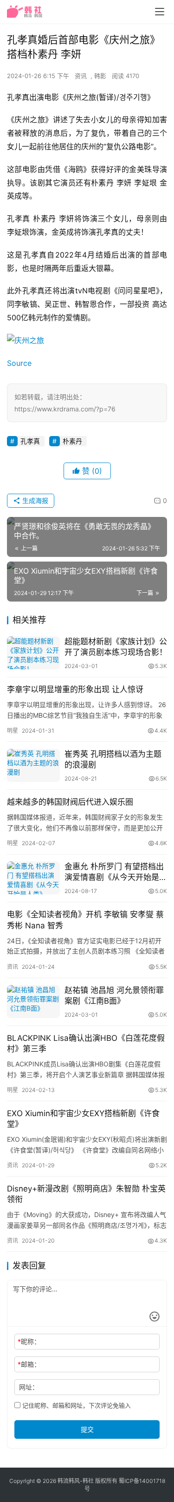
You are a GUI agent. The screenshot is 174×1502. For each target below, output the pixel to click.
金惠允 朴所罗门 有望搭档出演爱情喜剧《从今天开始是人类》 (115, 872)
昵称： (29, 1341)
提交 (87, 1429)
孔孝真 (30, 441)
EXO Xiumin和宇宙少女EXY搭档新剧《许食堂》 (83, 1119)
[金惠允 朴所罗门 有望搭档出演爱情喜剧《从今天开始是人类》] (33, 877)
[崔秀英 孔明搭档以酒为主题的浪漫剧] (33, 765)
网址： (29, 1387)
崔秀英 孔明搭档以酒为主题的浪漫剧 (112, 759)
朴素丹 (72, 441)
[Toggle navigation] (159, 11)
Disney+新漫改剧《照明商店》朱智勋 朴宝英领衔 (86, 1194)
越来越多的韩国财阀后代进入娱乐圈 (70, 802)
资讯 (81, 75)
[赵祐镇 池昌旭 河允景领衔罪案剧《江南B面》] (33, 1001)
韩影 (100, 75)
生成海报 (34, 500)
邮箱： (29, 1364)
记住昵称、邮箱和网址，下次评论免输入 (75, 1405)
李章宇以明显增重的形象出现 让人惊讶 (75, 689)
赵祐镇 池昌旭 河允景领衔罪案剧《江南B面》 (114, 996)
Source (19, 363)
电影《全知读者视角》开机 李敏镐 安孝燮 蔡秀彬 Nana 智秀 (85, 920)
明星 (12, 730)
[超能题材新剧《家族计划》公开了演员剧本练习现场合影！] (33, 652)
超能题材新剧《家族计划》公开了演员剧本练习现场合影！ (115, 647)
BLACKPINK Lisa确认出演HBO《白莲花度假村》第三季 (86, 1043)
